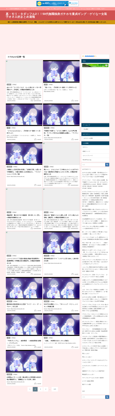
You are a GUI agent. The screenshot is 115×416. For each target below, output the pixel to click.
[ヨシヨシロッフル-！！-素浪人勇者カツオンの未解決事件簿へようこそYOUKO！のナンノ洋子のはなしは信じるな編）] (95, 323)
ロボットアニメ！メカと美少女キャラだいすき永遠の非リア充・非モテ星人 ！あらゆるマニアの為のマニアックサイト (95, 261)
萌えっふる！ (86, 353)
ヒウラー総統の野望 (88, 381)
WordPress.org (87, 159)
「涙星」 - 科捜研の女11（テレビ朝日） (57, 340)
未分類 (9, 84)
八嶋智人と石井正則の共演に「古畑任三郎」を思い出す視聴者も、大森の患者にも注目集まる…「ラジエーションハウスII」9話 (24, 172)
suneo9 (76, 100)
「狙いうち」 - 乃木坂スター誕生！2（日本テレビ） (61, 87)
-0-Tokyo (14, 84)
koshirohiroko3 (37, 100)
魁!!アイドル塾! (86, 384)
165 (55, 389)
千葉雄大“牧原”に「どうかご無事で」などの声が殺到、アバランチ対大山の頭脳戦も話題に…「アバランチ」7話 (61, 133)
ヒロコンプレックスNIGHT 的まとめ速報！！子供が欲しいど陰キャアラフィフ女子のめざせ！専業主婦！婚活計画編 (95, 348)
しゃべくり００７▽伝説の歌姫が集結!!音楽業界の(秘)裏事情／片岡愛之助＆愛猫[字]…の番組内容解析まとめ (23, 261)
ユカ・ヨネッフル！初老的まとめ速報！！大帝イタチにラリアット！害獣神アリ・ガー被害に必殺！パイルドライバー (94, 291)
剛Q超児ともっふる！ (88, 374)
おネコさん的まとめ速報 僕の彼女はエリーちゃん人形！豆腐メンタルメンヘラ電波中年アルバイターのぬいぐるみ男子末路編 (94, 174)
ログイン (85, 147)
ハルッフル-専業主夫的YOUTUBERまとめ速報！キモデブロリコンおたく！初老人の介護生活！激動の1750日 (94, 269)
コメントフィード (88, 155)
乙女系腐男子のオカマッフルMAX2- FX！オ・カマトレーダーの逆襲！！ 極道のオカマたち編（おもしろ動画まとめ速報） (94, 221)
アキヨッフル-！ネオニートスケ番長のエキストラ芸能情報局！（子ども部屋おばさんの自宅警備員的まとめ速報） (95, 316)
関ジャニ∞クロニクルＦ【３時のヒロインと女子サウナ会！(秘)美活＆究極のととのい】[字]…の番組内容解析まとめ (61, 172)
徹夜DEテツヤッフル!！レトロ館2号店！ (93, 371)
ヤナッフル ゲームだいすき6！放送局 (93, 377)
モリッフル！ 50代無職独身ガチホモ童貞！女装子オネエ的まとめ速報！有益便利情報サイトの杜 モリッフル (94, 331)
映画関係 (46, 127)
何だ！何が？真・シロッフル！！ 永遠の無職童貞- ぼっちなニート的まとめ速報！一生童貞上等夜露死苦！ (95, 244)
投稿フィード (86, 151)
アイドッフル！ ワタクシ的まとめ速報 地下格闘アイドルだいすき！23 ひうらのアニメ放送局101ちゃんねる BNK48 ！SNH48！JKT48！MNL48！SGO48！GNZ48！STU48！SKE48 (95, 184)
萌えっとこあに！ (87, 356)
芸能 (46, 84)
